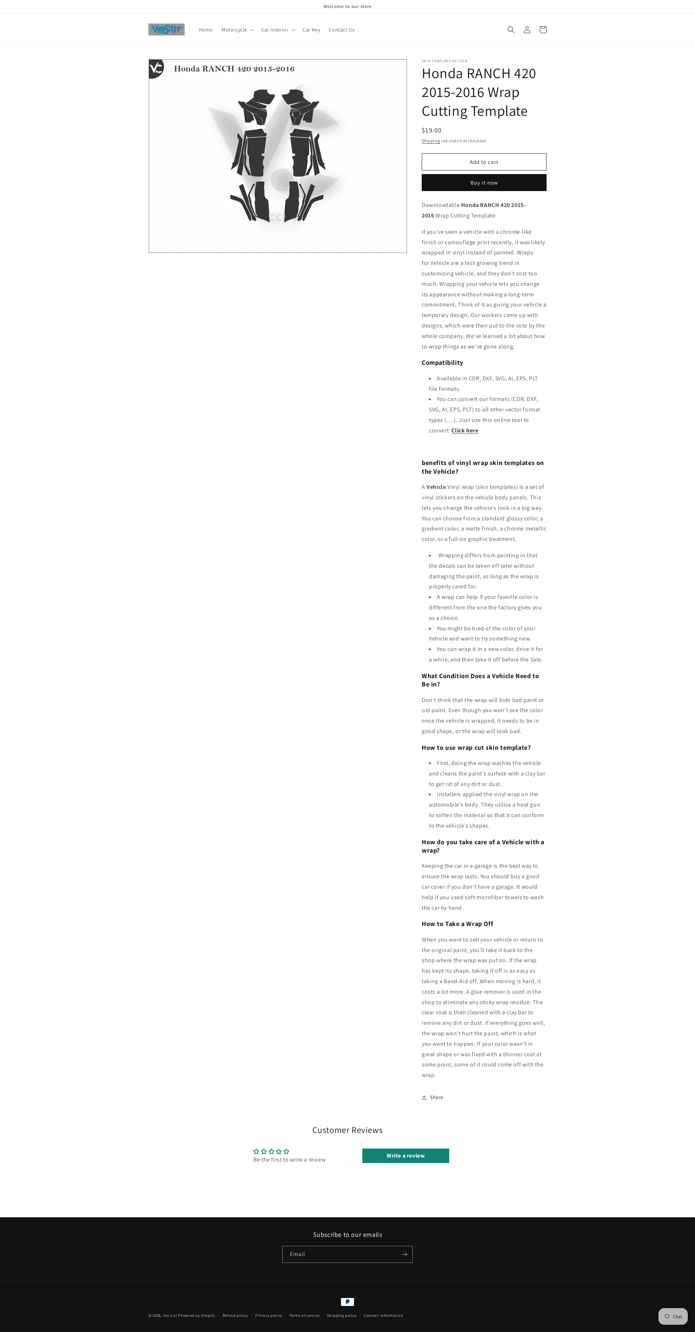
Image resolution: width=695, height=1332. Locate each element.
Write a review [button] (406, 1155)
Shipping (431, 140)
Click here (464, 430)
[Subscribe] (404, 1254)
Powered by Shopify (196, 1315)
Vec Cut (170, 1315)
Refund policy (235, 1315)
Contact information (383, 1315)
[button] (237, 29)
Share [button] (436, 1097)
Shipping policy (342, 1315)
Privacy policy (268, 1315)
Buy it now (484, 182)
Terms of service (304, 1315)
